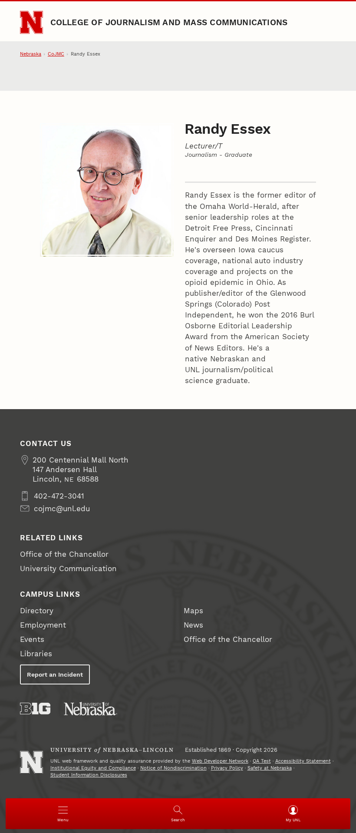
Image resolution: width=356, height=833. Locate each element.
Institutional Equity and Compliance (93, 768)
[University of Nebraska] (90, 708)
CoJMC (56, 54)
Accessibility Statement (303, 761)
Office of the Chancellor (64, 554)
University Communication (68, 568)
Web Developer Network (220, 761)
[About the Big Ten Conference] (35, 708)
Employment (43, 625)
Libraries (36, 653)
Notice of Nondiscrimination (173, 768)
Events (32, 639)
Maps (193, 610)
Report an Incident (55, 674)
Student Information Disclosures (88, 775)
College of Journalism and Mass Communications (169, 22)
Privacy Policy (227, 768)
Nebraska (30, 54)
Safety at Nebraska (269, 768)
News (193, 625)
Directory (36, 610)
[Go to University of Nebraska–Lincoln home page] (31, 22)
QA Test (262, 761)
